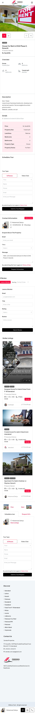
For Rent (4, 42)
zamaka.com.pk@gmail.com (13, 651)
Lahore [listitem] (7, 593)
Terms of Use (23, 205)
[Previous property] (6, 507)
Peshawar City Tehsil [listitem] (10, 619)
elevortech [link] (11, 447)
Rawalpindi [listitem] (8, 602)
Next (22, 507)
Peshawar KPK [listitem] (9, 621)
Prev (12, 507)
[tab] (4, 36)
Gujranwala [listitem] (8, 630)
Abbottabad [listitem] (8, 627)
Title (3, 301)
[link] (17, 362)
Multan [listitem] (6, 610)
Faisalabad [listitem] (8, 604)
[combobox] (17, 179)
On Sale (28, 343)
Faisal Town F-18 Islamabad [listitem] (12, 607)
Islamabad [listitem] (8, 590)
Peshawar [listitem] (7, 599)
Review (4, 316)
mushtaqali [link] (11, 404)
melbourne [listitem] (8, 616)
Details (27, 399)
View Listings (14, 523)
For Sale (23, 343)
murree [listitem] (7, 613)
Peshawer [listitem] (7, 624)
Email (4, 293)
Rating (4, 309)
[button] (26, 36)
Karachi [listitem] (7, 596)
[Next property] (28, 507)
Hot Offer (27, 454)
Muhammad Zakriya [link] (13, 496)
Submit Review (17, 330)
